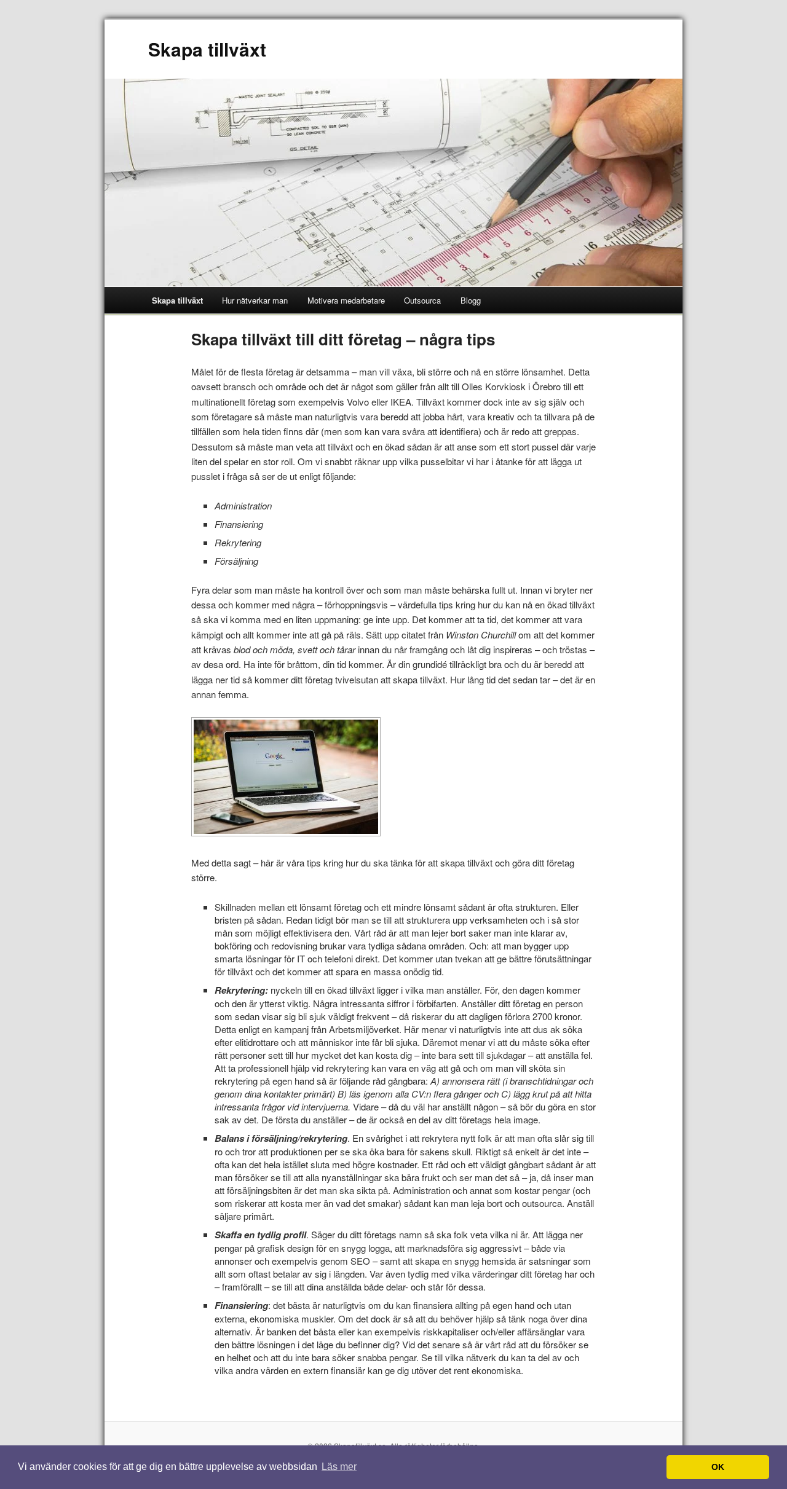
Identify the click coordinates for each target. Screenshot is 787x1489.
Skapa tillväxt (207, 49)
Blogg (471, 300)
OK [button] (717, 1467)
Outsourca (422, 300)
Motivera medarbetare (346, 300)
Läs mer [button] (339, 1466)
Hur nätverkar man (255, 300)
